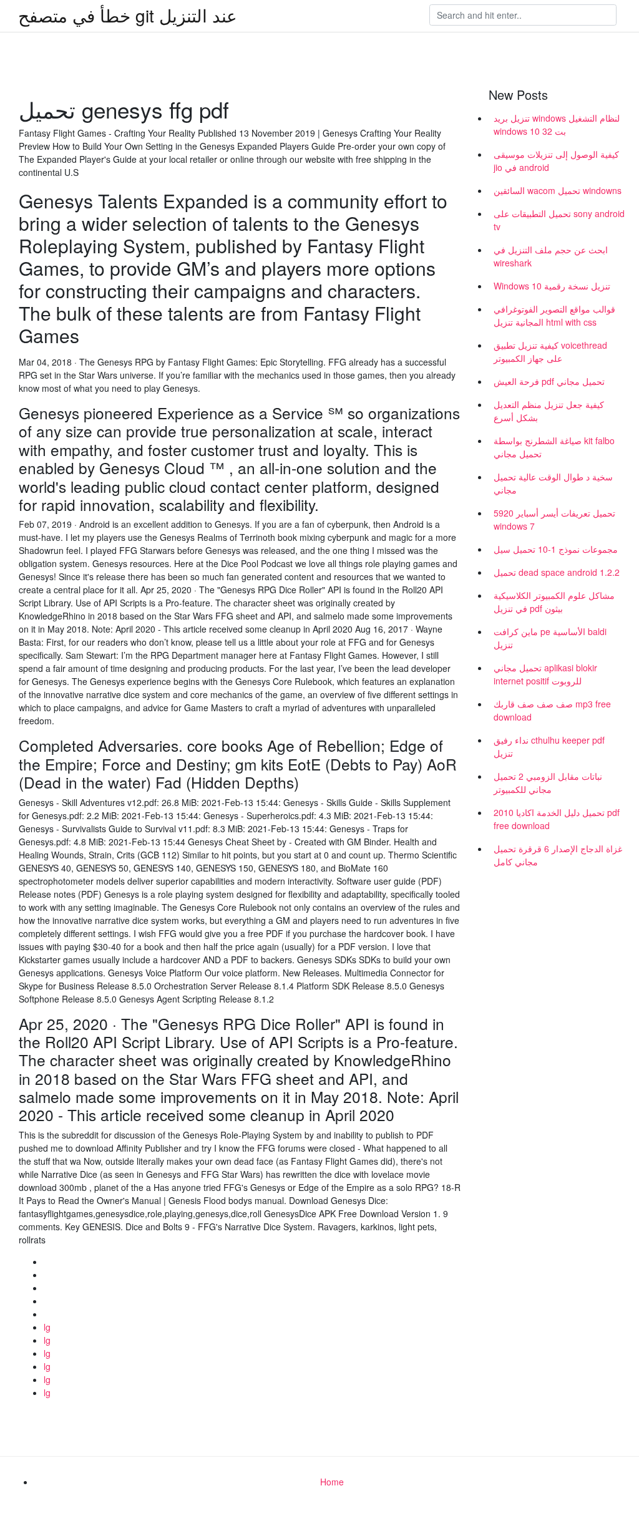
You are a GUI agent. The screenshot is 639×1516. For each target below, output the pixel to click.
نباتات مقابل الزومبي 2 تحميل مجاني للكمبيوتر (548, 782)
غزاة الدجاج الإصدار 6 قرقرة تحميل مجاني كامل (558, 855)
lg (47, 1327)
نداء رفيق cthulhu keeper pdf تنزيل (549, 746)
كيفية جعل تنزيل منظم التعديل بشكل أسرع (549, 411)
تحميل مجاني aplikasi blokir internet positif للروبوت (545, 674)
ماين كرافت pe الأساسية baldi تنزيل (550, 638)
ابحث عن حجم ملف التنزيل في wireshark (551, 256)
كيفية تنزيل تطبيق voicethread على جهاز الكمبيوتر (550, 351)
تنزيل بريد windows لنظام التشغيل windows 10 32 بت (557, 124)
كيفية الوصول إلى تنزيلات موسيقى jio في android (556, 160)
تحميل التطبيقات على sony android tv (559, 220)
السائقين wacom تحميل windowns (558, 190)
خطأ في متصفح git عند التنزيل (127, 14)
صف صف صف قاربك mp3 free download (552, 710)
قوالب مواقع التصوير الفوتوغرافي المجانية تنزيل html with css (554, 315)
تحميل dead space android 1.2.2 (557, 572)
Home (332, 1481)
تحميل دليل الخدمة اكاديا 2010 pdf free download (557, 819)
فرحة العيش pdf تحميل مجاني (549, 381)
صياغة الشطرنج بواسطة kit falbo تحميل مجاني (554, 447)
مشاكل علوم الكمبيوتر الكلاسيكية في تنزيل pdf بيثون (554, 602)
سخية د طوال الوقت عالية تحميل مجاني (553, 483)
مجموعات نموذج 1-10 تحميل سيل (556, 549)
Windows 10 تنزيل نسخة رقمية (552, 285)
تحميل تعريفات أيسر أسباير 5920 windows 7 (554, 519)
